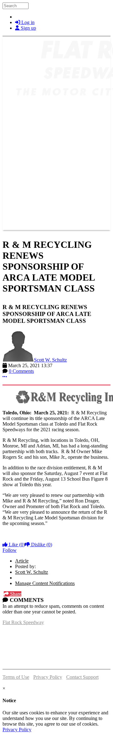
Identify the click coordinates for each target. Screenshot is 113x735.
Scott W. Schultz (50, 359)
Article (22, 560)
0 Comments (21, 371)
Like (16, 544)
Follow (10, 550)
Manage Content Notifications (45, 583)
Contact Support (82, 677)
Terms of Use (16, 677)
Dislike (41, 544)
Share (15, 594)
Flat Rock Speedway (23, 622)
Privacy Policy (47, 677)
